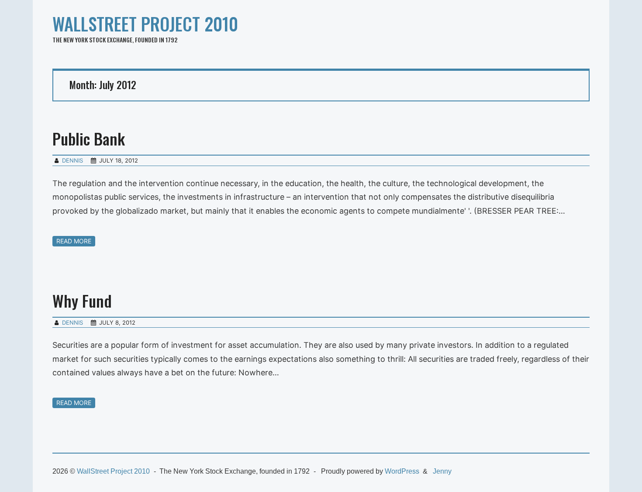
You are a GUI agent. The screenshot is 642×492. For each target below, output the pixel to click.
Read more (73, 241)
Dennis (72, 160)
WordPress (402, 471)
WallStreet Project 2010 (145, 23)
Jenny (442, 471)
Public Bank (88, 138)
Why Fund (82, 300)
